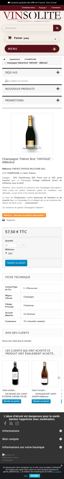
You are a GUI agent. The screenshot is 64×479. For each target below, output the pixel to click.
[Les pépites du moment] (16, 81)
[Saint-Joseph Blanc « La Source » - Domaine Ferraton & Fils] (45, 373)
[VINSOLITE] (32, 17)
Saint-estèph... (9, 390)
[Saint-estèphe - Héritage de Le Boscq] (15, 373)
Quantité (9, 241)
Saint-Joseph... (39, 390)
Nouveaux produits (20, 89)
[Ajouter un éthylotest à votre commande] (10, 457)
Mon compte (10, 439)
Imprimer (11, 220)
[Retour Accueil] (3, 59)
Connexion (56, 7)
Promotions (14, 100)
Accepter (34, 476)
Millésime (10, 249)
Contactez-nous (28, 7)
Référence (6, 169)
